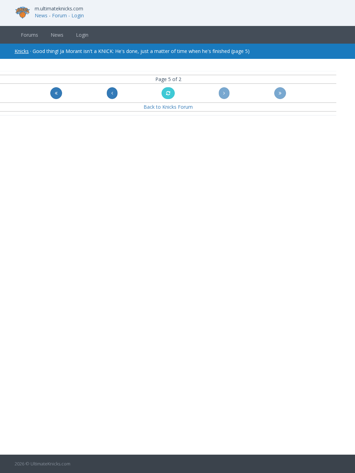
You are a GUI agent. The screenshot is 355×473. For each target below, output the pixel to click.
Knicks (22, 51)
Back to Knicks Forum (168, 107)
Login (82, 35)
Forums (29, 35)
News (41, 15)
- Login (76, 15)
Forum (59, 15)
